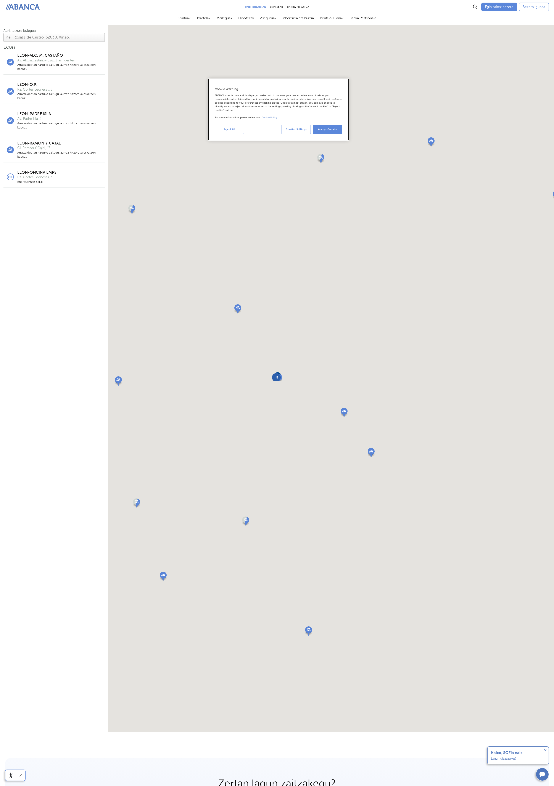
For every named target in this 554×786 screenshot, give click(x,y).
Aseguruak (268, 18)
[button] (237, 309)
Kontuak (184, 18)
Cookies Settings (296, 129)
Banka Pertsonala (362, 18)
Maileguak (224, 18)
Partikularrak (255, 6)
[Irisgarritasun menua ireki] (10, 775)
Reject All (229, 129)
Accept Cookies (327, 129)
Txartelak (203, 18)
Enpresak (276, 6)
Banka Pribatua (298, 6)
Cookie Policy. (270, 117)
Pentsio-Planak (331, 18)
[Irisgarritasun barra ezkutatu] (21, 775)
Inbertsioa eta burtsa (298, 18)
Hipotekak (246, 18)
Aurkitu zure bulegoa (19, 31)
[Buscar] (475, 7)
